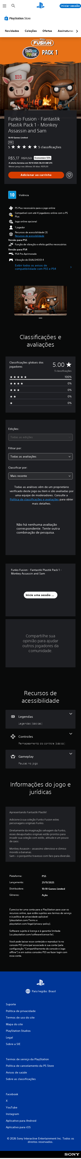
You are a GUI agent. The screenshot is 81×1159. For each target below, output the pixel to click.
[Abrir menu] (4, 6)
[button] (29, 236)
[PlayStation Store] (18, 18)
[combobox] (40, 437)
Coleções (31, 31)
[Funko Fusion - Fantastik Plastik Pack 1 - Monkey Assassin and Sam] (40, 300)
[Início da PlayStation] (40, 5)
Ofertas (47, 31)
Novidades (12, 31)
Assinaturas (65, 31)
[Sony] (72, 1157)
